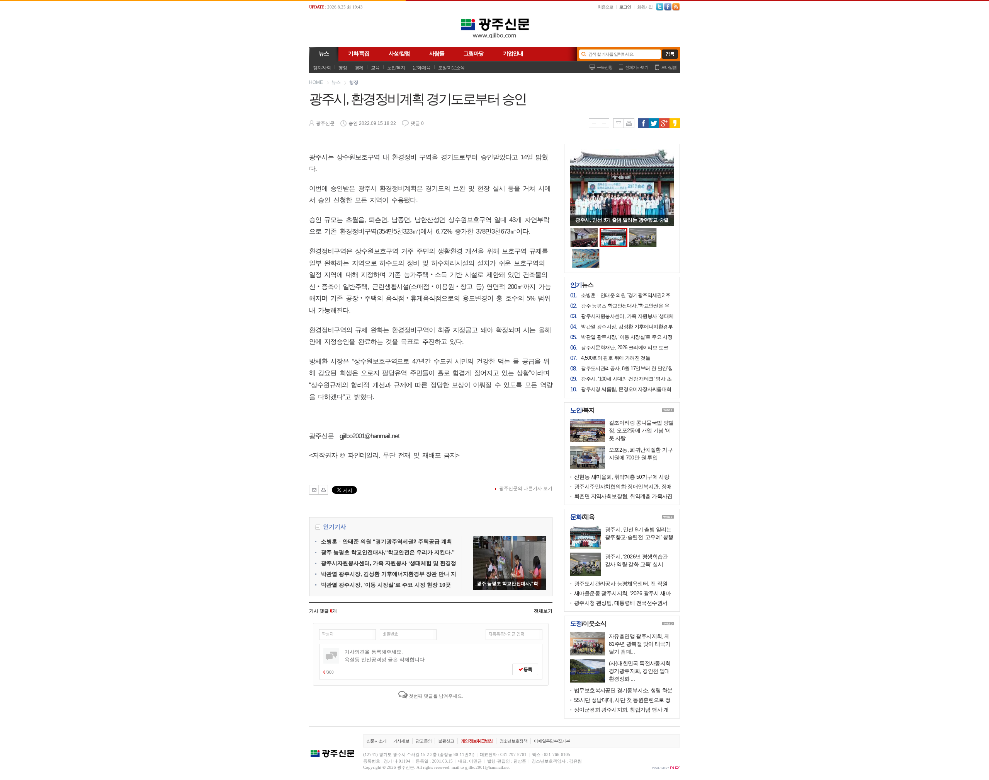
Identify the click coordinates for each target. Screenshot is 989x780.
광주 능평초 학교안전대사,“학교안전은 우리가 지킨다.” (388, 552)
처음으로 (605, 7)
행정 (342, 67)
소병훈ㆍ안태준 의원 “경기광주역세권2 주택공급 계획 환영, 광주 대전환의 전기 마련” (627, 295)
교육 (375, 67)
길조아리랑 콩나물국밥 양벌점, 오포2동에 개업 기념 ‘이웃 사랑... (641, 430)
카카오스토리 (675, 123)
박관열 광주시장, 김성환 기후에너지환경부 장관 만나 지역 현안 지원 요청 (627, 327)
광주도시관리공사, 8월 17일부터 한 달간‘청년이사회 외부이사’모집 (627, 368)
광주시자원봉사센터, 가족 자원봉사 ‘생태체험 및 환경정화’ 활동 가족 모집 (627, 316)
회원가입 (645, 7)
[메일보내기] (313, 489)
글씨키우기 (594, 123)
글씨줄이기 (604, 123)
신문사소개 (377, 741)
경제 (359, 67)
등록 (527, 669)
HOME (316, 82)
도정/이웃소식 (451, 67)
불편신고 (446, 741)
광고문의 (424, 741)
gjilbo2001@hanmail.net (487, 767)
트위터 (654, 123)
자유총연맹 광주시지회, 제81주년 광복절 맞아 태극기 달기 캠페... (639, 644)
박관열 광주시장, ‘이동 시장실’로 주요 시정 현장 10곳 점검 (626, 337)
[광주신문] (495, 40)
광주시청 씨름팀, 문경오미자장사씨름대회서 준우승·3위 (626, 389)
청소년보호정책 (513, 741)
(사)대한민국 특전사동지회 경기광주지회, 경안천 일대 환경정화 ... (640, 671)
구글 (664, 123)
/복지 (582, 410)
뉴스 (336, 82)
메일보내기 (618, 123)
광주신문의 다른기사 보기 (525, 488)
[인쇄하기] (323, 489)
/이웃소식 (588, 624)
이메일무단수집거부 (552, 741)
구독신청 (604, 67)
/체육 (582, 517)
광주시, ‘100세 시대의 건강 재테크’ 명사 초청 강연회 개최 (626, 379)
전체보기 (543, 611)
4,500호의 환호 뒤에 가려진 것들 (615, 358)
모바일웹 (668, 67)
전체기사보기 (636, 67)
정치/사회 (322, 67)
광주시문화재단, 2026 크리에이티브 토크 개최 (624, 348)
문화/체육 (421, 67)
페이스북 (643, 123)
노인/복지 (396, 67)
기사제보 (401, 741)
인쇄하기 (629, 123)
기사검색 (668, 54)
